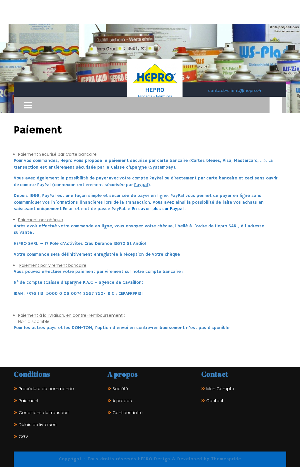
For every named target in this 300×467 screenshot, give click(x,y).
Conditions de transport (44, 413)
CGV (23, 437)
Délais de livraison (38, 425)
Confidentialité (127, 413)
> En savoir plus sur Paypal (156, 209)
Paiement (29, 401)
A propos (122, 401)
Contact (215, 401)
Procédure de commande (46, 389)
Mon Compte (220, 389)
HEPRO (154, 90)
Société (120, 389)
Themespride (225, 459)
